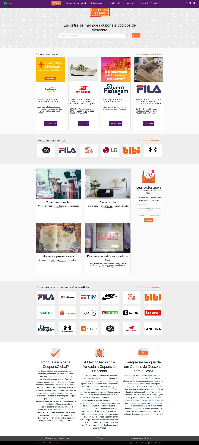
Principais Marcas (117, 3)
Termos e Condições (142, 443)
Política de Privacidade (155, 215)
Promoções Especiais (149, 3)
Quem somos (126, 443)
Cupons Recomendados (77, 3)
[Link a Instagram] (194, 3)
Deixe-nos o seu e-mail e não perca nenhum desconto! (149, 199)
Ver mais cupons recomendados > (149, 54)
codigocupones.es (155, 400)
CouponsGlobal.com (43, 443)
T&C (145, 215)
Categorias (132, 3)
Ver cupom (83, 124)
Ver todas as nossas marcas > (149, 140)
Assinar (149, 220)
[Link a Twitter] (190, 3)
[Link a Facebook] (186, 3)
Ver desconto (50, 124)
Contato (133, 443)
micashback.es (137, 406)
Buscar (136, 35)
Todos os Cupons (98, 3)
